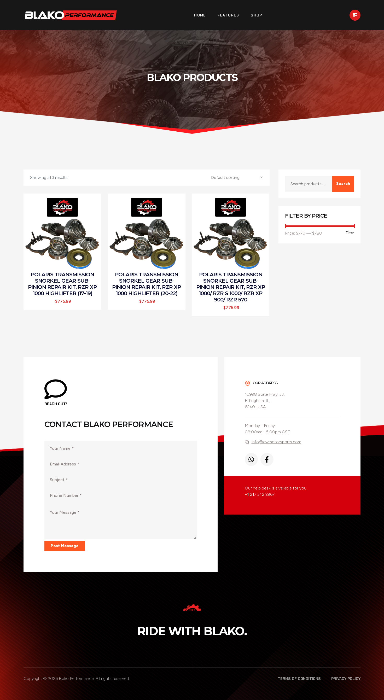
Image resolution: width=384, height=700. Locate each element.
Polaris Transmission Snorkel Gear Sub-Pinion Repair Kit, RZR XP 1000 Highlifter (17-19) (62, 283)
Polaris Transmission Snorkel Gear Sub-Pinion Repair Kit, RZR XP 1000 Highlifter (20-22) (146, 283)
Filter (350, 233)
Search (343, 183)
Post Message (65, 546)
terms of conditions (299, 678)
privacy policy (345, 678)
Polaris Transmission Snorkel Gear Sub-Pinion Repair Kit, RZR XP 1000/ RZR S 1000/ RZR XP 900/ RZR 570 (230, 287)
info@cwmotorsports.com (276, 441)
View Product (65, 234)
